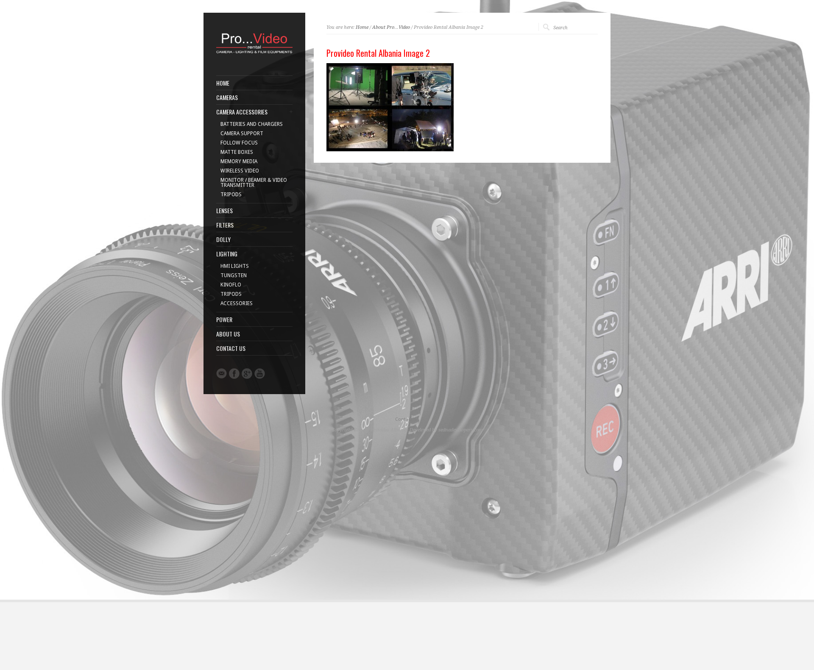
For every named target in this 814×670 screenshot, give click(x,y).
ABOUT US (228, 334)
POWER (224, 319)
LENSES (224, 211)
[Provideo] (254, 54)
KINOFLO (230, 284)
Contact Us (407, 419)
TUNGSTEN (233, 275)
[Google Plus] (247, 373)
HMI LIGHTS (234, 266)
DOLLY (223, 239)
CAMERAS (227, 97)
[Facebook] (234, 373)
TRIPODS (231, 194)
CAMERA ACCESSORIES (242, 112)
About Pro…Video (391, 27)
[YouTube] (259, 373)
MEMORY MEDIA (238, 161)
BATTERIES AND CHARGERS (251, 124)
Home (362, 27)
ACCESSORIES (236, 303)
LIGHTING (226, 254)
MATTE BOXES (236, 152)
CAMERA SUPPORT (241, 133)
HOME (222, 83)
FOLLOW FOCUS (239, 142)
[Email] (221, 373)
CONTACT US (230, 348)
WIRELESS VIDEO (239, 170)
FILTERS (225, 225)
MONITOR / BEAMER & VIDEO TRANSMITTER (253, 183)
